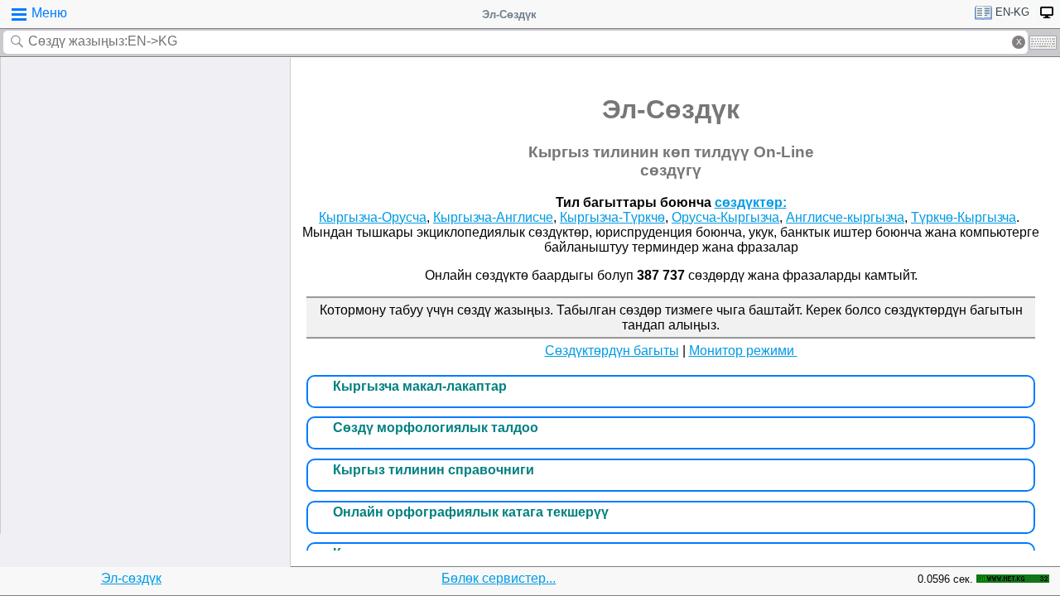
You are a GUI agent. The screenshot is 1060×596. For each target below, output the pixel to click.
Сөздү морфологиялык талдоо (435, 428)
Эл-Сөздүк (509, 14)
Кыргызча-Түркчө (612, 217)
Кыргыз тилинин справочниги (433, 470)
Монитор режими (743, 351)
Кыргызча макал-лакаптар (420, 386)
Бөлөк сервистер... (498, 578)
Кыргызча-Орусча (372, 217)
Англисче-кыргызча (845, 217)
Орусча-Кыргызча (725, 217)
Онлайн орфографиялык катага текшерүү (471, 512)
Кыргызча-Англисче (493, 217)
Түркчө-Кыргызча (963, 217)
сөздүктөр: (751, 202)
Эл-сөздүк (131, 578)
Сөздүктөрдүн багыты (612, 351)
